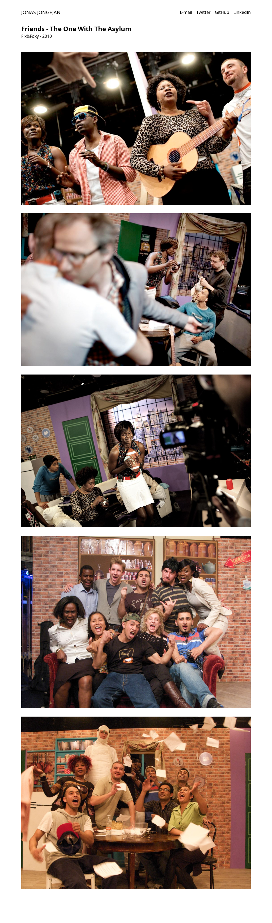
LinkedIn (242, 12)
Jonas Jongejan (41, 12)
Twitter (203, 12)
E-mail (186, 12)
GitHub (222, 12)
